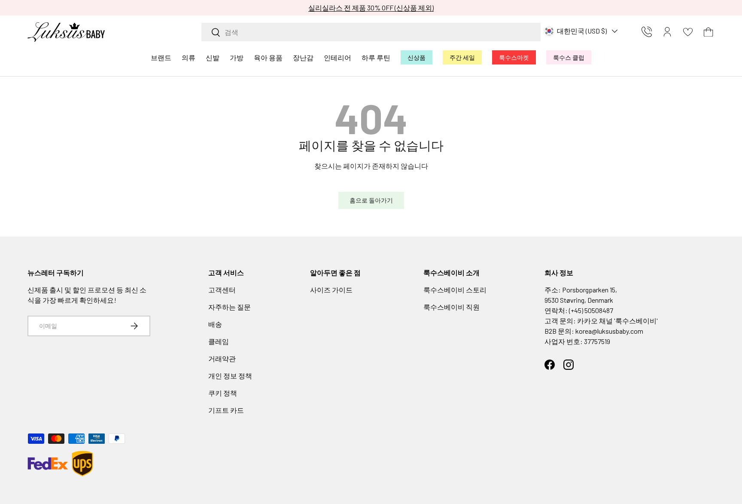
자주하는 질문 (229, 307)
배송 (215, 324)
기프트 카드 (226, 410)
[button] (708, 32)
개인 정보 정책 (230, 376)
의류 (188, 57)
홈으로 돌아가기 (371, 200)
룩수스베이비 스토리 (455, 290)
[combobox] (371, 32)
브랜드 (161, 57)
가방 (236, 57)
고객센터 (222, 290)
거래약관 (222, 358)
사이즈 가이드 (331, 290)
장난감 (303, 57)
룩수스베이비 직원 (451, 307)
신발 (212, 57)
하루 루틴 (376, 57)
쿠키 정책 (222, 393)
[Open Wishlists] (688, 32)
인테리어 (337, 57)
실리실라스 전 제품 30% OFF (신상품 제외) (371, 7)
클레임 (218, 341)
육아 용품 (268, 57)
